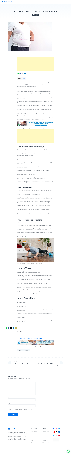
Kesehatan (27, 350)
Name (9, 397)
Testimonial (33, 433)
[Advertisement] (35, 64)
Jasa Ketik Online (45, 442)
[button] (68, 451)
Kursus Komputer (45, 433)
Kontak (32, 436)
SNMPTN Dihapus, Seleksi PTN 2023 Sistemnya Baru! (29, 333)
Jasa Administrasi (45, 438)
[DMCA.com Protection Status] (56, 441)
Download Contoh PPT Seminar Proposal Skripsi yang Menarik (30, 338)
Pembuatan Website (45, 431)
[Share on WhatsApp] (18, 73)
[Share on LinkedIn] (25, 73)
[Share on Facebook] (20, 73)
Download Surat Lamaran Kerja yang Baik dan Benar (28, 336)
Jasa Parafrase (44, 436)
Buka (24, 78)
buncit (20, 350)
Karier (32, 440)
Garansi (32, 438)
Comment (10, 381)
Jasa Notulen (44, 434)
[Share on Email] (27, 73)
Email (9, 403)
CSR (31, 442)
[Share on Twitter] (22, 73)
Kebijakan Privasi (34, 431)
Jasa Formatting (45, 440)
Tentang (32, 434)
